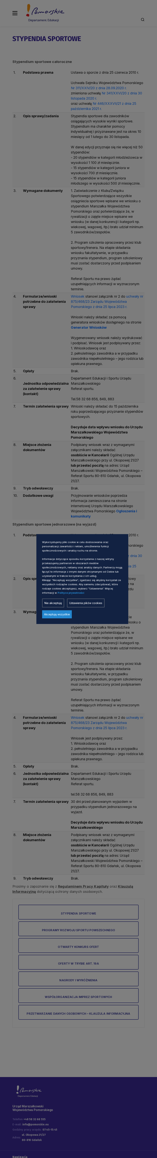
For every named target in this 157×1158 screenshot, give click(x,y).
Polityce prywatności (71, 592)
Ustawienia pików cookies (85, 602)
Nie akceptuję (53, 602)
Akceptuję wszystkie (57, 614)
